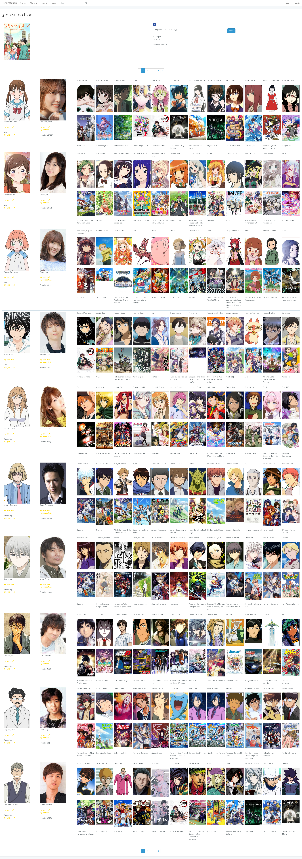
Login (288, 3)
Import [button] (231, 31)
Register (297, 3)
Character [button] (34, 3)
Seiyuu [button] (22, 3)
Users (54, 3)
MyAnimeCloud (9, 3)
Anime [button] (44, 3)
